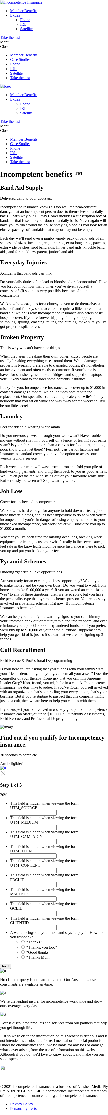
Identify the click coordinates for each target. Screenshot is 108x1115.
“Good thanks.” (38, 952)
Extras (15, 15)
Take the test (10, 37)
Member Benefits (23, 11)
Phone (25, 20)
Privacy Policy (21, 1104)
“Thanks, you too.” (41, 947)
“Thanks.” (34, 942)
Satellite (26, 29)
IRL (23, 24)
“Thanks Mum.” (39, 957)
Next (5, 966)
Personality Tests (23, 1108)
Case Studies (20, 59)
